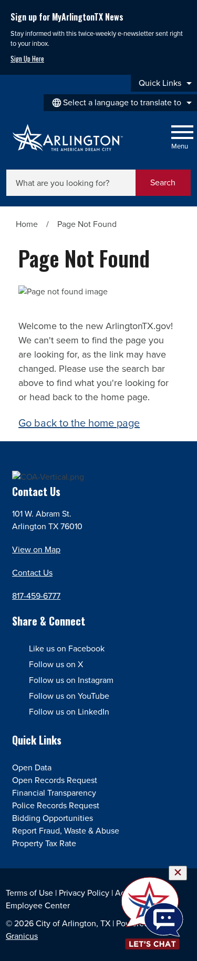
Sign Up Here (27, 59)
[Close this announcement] (184, 11)
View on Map (36, 549)
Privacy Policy (84, 893)
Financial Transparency (54, 793)
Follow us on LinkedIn (69, 712)
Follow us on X (56, 664)
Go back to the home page (79, 423)
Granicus (22, 936)
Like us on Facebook (67, 648)
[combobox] (120, 102)
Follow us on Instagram (71, 680)
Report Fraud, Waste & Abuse (65, 831)
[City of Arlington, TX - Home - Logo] (68, 138)
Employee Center (38, 905)
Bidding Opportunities (52, 818)
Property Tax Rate (44, 843)
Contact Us (32, 573)
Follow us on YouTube (69, 696)
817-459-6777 (36, 596)
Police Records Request (55, 805)
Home (27, 224)
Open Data (31, 767)
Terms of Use (29, 893)
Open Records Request (54, 780)
